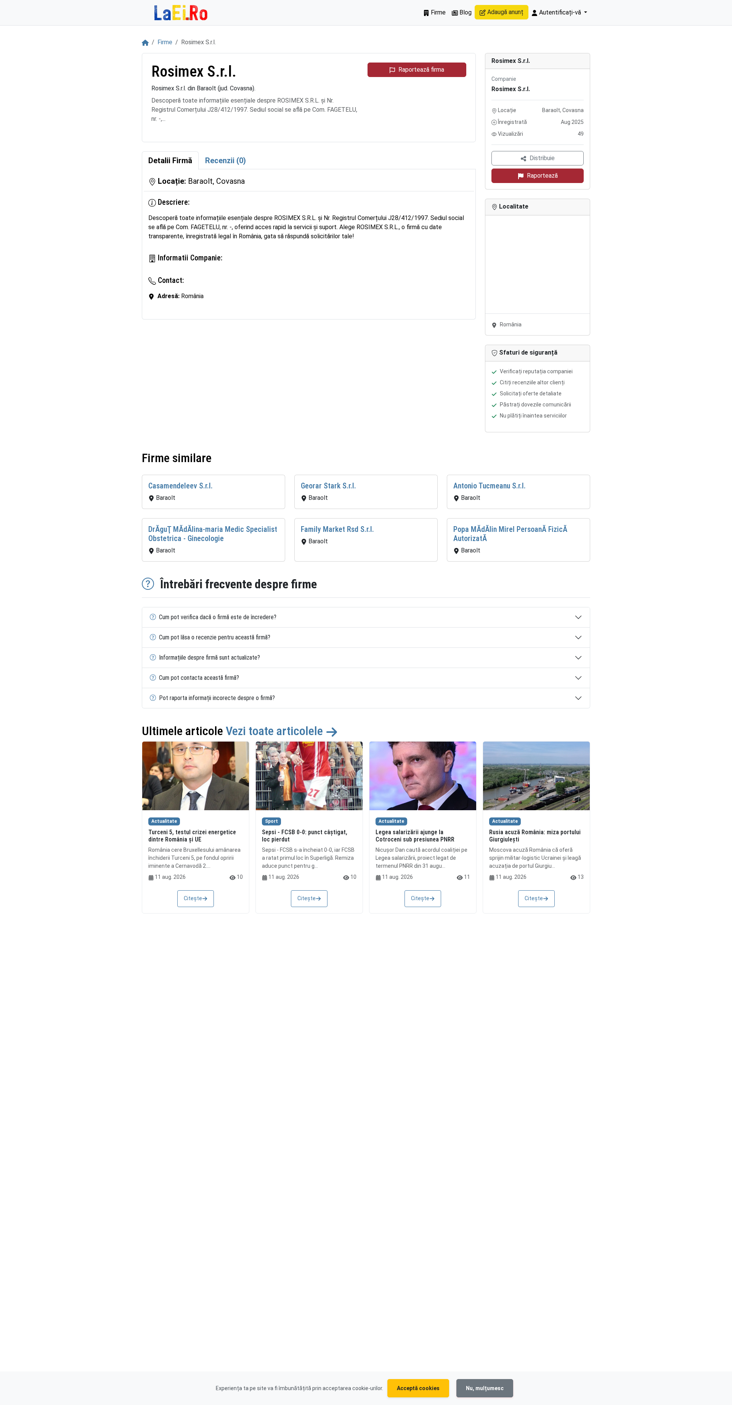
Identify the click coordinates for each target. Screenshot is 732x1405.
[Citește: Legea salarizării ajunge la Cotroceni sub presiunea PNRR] (422, 776)
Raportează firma (421, 69)
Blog (465, 12)
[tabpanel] (308, 244)
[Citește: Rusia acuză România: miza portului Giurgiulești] (536, 776)
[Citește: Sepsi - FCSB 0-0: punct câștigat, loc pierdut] (309, 776)
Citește (193, 898)
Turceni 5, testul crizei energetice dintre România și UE (192, 836)
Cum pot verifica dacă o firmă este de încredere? (217, 617)
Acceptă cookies (418, 1388)
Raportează (542, 175)
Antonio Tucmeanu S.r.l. (489, 485)
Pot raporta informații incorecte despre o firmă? (217, 698)
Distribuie (542, 158)
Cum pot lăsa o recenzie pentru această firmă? (214, 637)
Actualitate (164, 821)
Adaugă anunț (504, 12)
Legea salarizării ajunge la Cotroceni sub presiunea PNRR (415, 836)
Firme (437, 12)
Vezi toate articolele (276, 731)
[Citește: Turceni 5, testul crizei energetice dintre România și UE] (195, 776)
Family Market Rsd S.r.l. (337, 529)
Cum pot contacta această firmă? (199, 677)
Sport (271, 821)
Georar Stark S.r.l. (328, 485)
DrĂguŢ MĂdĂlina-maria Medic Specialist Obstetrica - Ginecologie (212, 534)
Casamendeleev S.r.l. (180, 485)
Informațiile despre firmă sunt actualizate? (209, 657)
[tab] (170, 160)
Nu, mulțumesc (485, 1388)
